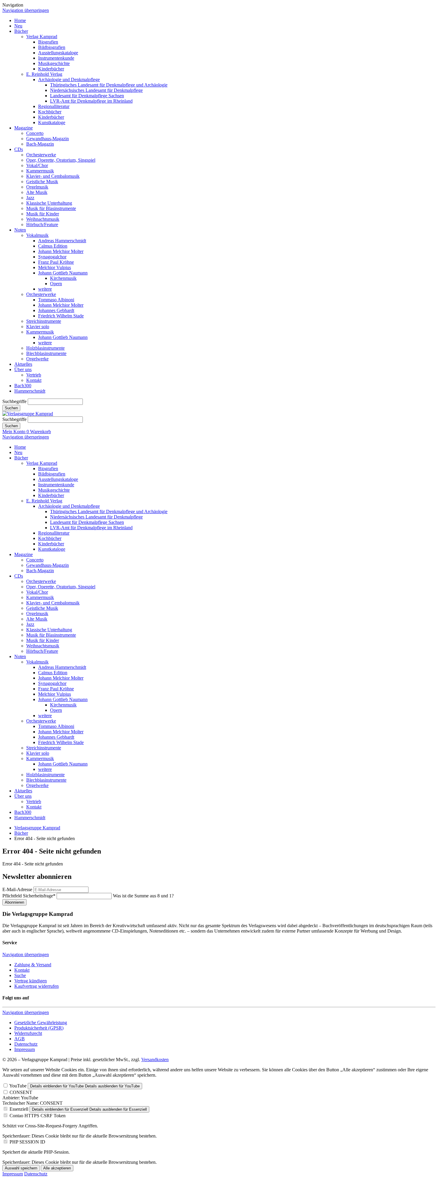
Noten (20, 229)
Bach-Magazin (40, 143)
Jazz (30, 197)
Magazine (23, 127)
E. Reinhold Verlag (44, 74)
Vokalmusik (37, 235)
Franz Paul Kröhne (56, 262)
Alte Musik (36, 192)
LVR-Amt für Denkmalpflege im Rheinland (91, 101)
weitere (45, 288)
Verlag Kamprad (41, 36)
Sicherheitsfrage (28, 895)
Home (20, 20)
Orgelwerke (37, 358)
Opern (56, 283)
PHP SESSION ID (27, 1141)
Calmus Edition (52, 246)
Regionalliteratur (53, 106)
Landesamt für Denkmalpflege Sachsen (87, 95)
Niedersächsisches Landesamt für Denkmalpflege (96, 90)
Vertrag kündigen (30, 980)
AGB (19, 1038)
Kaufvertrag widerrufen (36, 986)
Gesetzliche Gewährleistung (40, 1022)
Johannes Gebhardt (56, 310)
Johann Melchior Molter (60, 251)
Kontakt (33, 380)
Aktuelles (23, 364)
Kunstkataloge (51, 122)
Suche (20, 975)
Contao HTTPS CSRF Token (38, 1115)
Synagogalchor (52, 256)
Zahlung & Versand (32, 964)
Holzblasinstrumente (45, 348)
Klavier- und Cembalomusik (53, 176)
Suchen (11, 408)
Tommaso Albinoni (56, 299)
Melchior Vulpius (54, 267)
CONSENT (21, 1092)
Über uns (23, 369)
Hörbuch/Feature (42, 224)
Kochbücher (49, 111)
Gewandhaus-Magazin (47, 138)
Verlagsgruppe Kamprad (37, 827)
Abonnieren (14, 902)
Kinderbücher (51, 68)
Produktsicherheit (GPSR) (38, 1027)
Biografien (48, 41)
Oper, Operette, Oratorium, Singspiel (60, 160)
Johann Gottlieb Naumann (63, 272)
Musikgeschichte (54, 63)
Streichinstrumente (43, 321)
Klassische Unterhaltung (49, 203)
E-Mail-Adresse (17, 889)
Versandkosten (155, 1059)
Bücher (21, 31)
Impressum (24, 1049)
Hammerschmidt (29, 390)
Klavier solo (37, 326)
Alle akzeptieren (57, 1168)
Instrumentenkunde (56, 58)
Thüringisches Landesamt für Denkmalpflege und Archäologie (108, 84)
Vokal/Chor (37, 165)
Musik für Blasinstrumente (51, 208)
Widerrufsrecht (28, 1033)
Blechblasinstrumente (46, 353)
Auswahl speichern (21, 1168)
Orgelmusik (37, 186)
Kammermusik (40, 170)
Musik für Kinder (42, 213)
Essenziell (19, 1109)
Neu (18, 25)
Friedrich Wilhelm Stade (61, 315)
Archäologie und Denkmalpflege (69, 79)
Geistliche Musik (42, 181)
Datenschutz (26, 1044)
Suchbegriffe (14, 401)
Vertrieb (33, 374)
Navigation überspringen (25, 10)
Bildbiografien (51, 47)
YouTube (18, 1085)
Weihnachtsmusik (42, 219)
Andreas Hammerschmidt (62, 240)
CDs (18, 149)
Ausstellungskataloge (58, 52)
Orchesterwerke (41, 154)
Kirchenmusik (63, 278)
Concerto (35, 133)
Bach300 (22, 385)
